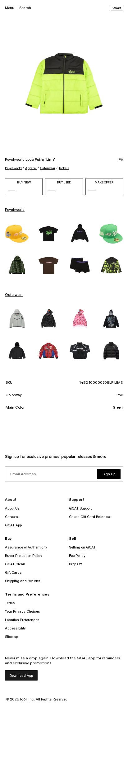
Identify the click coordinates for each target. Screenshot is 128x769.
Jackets (64, 168)
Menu (9, 8)
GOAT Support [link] (80, 508)
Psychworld (13, 168)
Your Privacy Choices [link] (22, 611)
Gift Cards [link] (13, 572)
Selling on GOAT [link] (82, 547)
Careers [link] (11, 517)
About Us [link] (12, 508)
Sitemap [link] (11, 636)
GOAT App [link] (13, 525)
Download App (21, 675)
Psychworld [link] (15, 210)
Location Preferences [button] (22, 620)
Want (116, 8)
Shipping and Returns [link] (22, 581)
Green (118, 408)
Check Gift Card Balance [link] (89, 517)
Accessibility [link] (15, 628)
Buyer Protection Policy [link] (23, 556)
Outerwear (47, 168)
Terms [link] (10, 603)
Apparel (31, 168)
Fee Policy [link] (77, 556)
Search (25, 8)
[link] (17, 233)
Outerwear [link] (14, 295)
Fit (121, 160)
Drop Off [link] (75, 564)
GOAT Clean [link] (15, 564)
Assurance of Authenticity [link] (26, 547)
